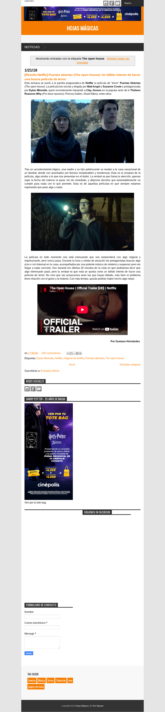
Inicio (72, 364)
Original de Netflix (74, 358)
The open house (114, 358)
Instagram (105, 3)
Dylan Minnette (45, 358)
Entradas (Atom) (50, 370)
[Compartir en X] (74, 353)
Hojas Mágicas (82, 28)
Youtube (117, 3)
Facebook (111, 3)
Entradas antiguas (130, 364)
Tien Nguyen (98, 706)
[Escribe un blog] (71, 353)
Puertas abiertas (94, 358)
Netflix (58, 358)
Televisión (61, 680)
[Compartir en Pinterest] (80, 353)
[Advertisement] (48, 532)
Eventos (32, 680)
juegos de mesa (36, 687)
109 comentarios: (51, 353)
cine (70, 680)
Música (41, 680)
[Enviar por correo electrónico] (68, 353)
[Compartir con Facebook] (77, 353)
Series (50, 680)
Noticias (32, 47)
